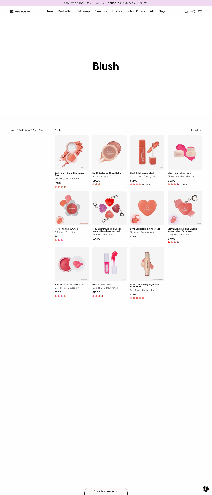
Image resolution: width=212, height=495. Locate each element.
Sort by (58, 130)
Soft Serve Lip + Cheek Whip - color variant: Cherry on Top (59, 296)
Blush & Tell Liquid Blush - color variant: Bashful (131, 184)
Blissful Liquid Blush (102, 285)
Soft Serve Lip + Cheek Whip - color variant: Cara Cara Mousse (65, 296)
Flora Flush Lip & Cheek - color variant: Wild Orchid (62, 240)
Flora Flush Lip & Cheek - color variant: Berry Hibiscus (59, 240)
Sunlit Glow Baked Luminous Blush (69, 174)
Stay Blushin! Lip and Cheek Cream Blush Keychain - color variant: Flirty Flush (175, 242)
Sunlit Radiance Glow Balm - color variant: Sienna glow (99, 184)
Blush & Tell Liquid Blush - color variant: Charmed (134, 184)
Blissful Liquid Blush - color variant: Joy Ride (102, 296)
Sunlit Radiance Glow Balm (106, 173)
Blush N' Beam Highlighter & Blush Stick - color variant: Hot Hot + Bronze (137, 298)
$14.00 (96, 181)
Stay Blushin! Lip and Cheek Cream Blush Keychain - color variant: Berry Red (169, 242)
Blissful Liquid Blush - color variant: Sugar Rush (96, 296)
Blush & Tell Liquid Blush (142, 173)
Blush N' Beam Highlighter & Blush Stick (144, 286)
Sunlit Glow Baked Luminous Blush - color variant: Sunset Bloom (59, 187)
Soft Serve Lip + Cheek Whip (69, 285)
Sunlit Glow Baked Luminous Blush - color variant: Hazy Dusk (65, 187)
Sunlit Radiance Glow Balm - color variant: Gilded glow (93, 184)
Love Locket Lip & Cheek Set (145, 229)
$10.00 (58, 183)
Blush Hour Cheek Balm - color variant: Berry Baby (178, 184)
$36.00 (96, 239)
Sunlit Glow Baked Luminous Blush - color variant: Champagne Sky (62, 187)
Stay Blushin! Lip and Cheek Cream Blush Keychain (182, 230)
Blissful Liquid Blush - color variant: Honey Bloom (99, 296)
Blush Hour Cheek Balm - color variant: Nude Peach (169, 184)
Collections (24, 130)
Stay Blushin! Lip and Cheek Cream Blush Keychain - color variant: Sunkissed (172, 242)
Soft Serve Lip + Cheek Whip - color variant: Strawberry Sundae (56, 296)
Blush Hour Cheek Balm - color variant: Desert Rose (175, 184)
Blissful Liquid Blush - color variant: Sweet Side (93, 296)
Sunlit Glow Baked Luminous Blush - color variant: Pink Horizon (56, 187)
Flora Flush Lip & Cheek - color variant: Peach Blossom (56, 240)
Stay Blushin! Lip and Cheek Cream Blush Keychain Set (106, 230)
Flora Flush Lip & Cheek (67, 229)
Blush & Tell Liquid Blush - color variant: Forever (140, 184)
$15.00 (133, 236)
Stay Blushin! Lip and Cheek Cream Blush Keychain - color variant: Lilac (178, 242)
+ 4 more (146, 184)
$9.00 (58, 236)
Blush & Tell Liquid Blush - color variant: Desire (137, 184)
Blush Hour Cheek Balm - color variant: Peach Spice (172, 184)
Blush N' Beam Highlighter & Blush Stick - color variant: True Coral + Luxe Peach (134, 298)
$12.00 (134, 181)
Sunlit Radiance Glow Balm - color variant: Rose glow (96, 184)
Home (13, 130)
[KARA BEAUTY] (20, 11)
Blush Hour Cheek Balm (180, 173)
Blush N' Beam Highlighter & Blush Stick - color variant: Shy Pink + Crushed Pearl (131, 298)
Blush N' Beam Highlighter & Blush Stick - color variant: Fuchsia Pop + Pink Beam (143, 298)
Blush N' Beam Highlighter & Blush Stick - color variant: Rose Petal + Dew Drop (140, 298)
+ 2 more (183, 184)
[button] (101, 11)
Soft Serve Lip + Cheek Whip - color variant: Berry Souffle (62, 296)
